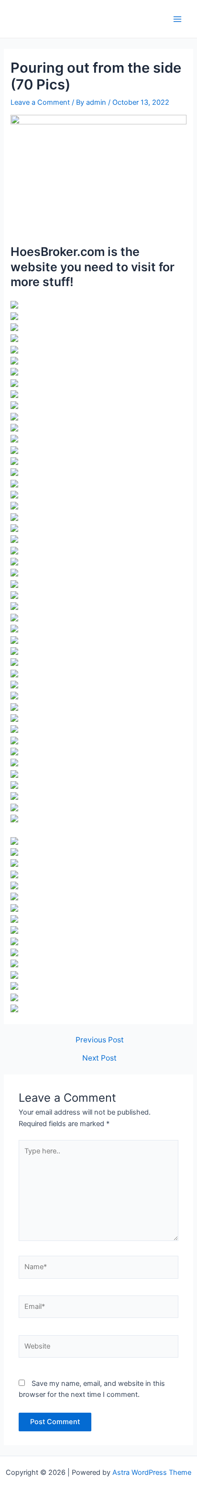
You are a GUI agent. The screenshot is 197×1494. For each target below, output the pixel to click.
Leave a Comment (40, 102)
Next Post (99, 1058)
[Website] (98, 1348)
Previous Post (100, 1040)
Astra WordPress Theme (151, 1472)
